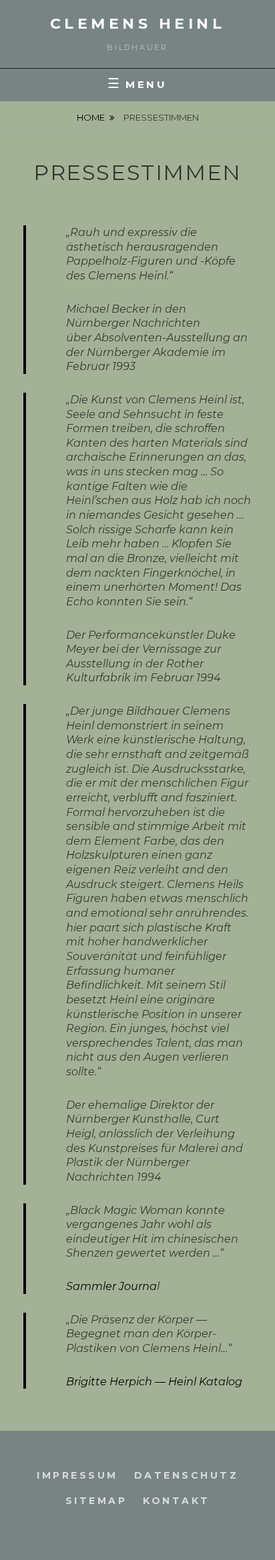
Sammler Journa (111, 1286)
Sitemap (96, 1501)
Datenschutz (186, 1475)
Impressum (77, 1475)
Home (91, 117)
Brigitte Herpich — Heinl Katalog (154, 1381)
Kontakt (176, 1501)
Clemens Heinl (138, 24)
